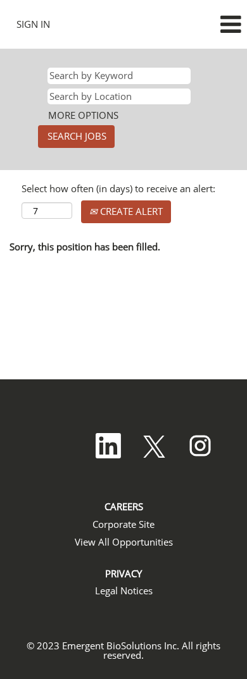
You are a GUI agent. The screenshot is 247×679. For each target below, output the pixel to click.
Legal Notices (124, 590)
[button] (206, 24)
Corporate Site (123, 524)
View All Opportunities (124, 542)
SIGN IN (33, 24)
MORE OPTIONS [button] (83, 115)
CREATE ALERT (130, 211)
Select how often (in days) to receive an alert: (118, 188)
